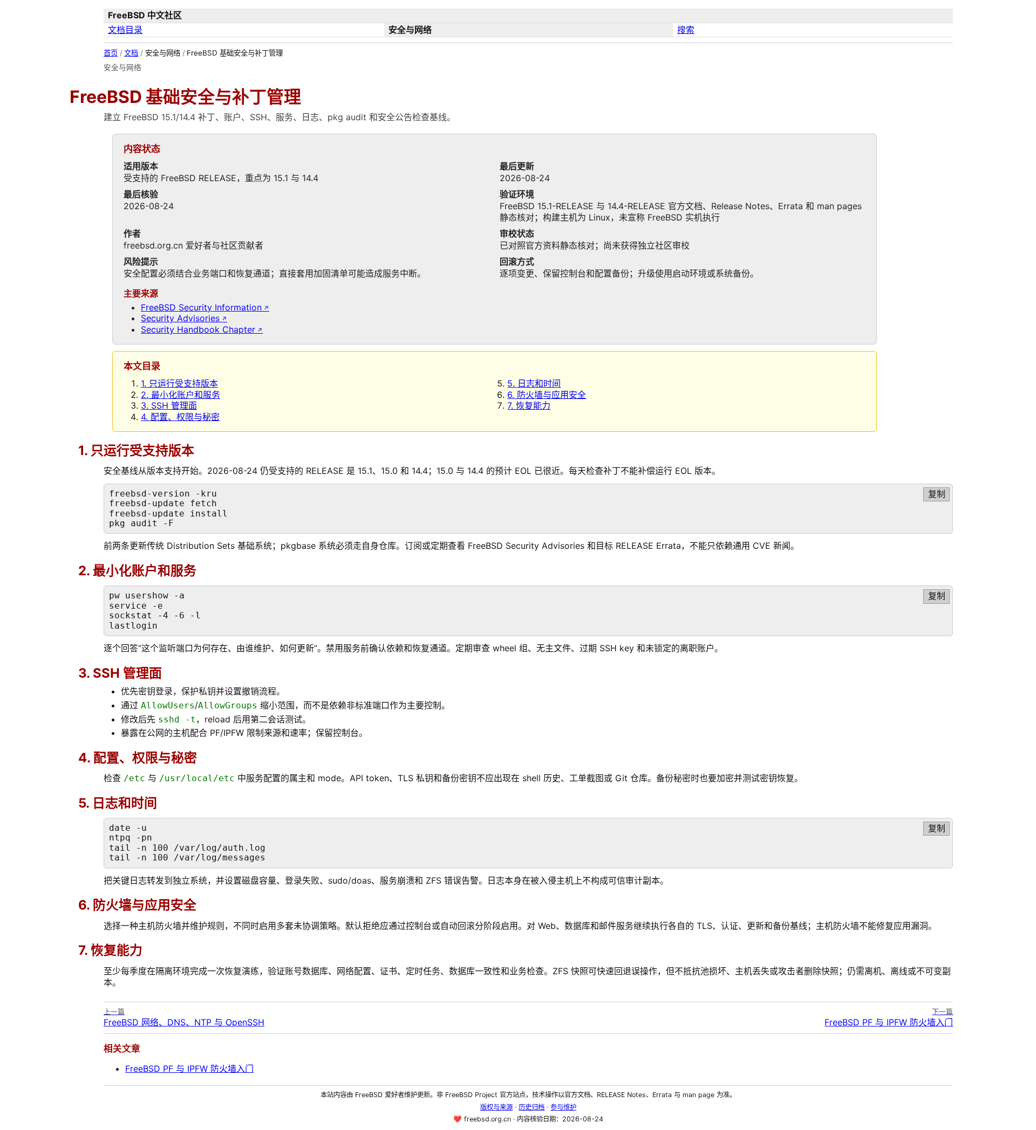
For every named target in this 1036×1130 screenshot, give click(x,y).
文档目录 (125, 29)
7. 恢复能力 (528, 405)
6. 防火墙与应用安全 (546, 394)
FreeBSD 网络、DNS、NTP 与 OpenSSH (184, 1017)
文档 (131, 53)
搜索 (685, 29)
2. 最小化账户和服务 (180, 394)
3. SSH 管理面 (169, 405)
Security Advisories (180, 318)
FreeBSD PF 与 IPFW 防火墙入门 (888, 1017)
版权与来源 (496, 1107)
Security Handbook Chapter (198, 329)
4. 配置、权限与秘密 (180, 416)
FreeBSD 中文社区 (145, 15)
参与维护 (563, 1107)
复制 (936, 494)
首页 (111, 53)
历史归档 (531, 1107)
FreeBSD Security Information (201, 307)
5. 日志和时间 (534, 383)
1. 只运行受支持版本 (179, 383)
